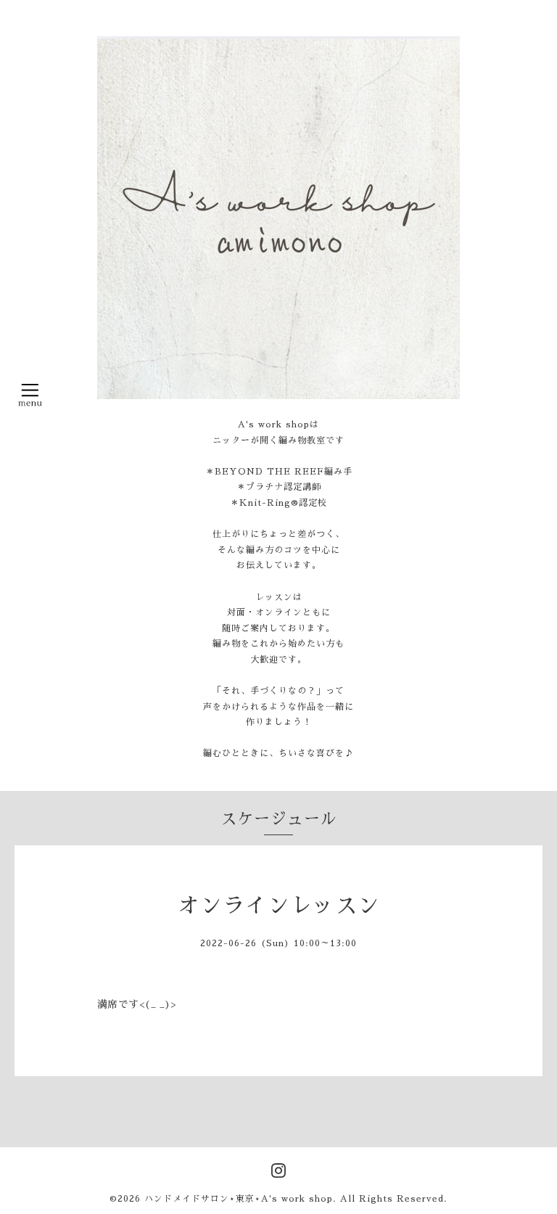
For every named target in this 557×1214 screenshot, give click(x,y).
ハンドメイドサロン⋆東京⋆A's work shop (238, 1198)
